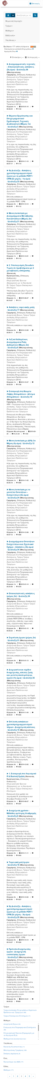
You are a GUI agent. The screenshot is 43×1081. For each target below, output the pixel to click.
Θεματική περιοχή (13, 21)
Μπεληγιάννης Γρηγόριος (15, 1050)
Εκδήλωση (9, 35)
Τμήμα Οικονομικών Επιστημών (17, 1016)
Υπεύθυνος (9, 40)
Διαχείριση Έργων (12, 1024)
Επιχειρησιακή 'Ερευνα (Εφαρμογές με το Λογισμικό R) (19, 1034)
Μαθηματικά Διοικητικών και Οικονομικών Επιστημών (15, 1040)
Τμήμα (8, 26)
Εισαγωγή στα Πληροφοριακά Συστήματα (20, 1028)
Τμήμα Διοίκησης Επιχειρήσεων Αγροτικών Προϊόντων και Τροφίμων (20, 1011)
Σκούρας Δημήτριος (12, 1053)
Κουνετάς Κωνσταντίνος (14, 1046)
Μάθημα (9, 30)
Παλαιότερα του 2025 (13, 1062)
